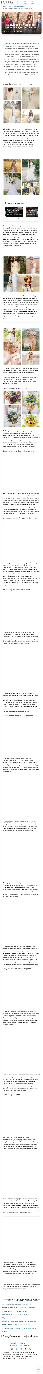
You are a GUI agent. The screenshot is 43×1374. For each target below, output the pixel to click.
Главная (4, 6)
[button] (4, 212)
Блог (10, 6)
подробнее (22, 1358)
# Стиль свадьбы (19, 6)
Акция (30, 1346)
